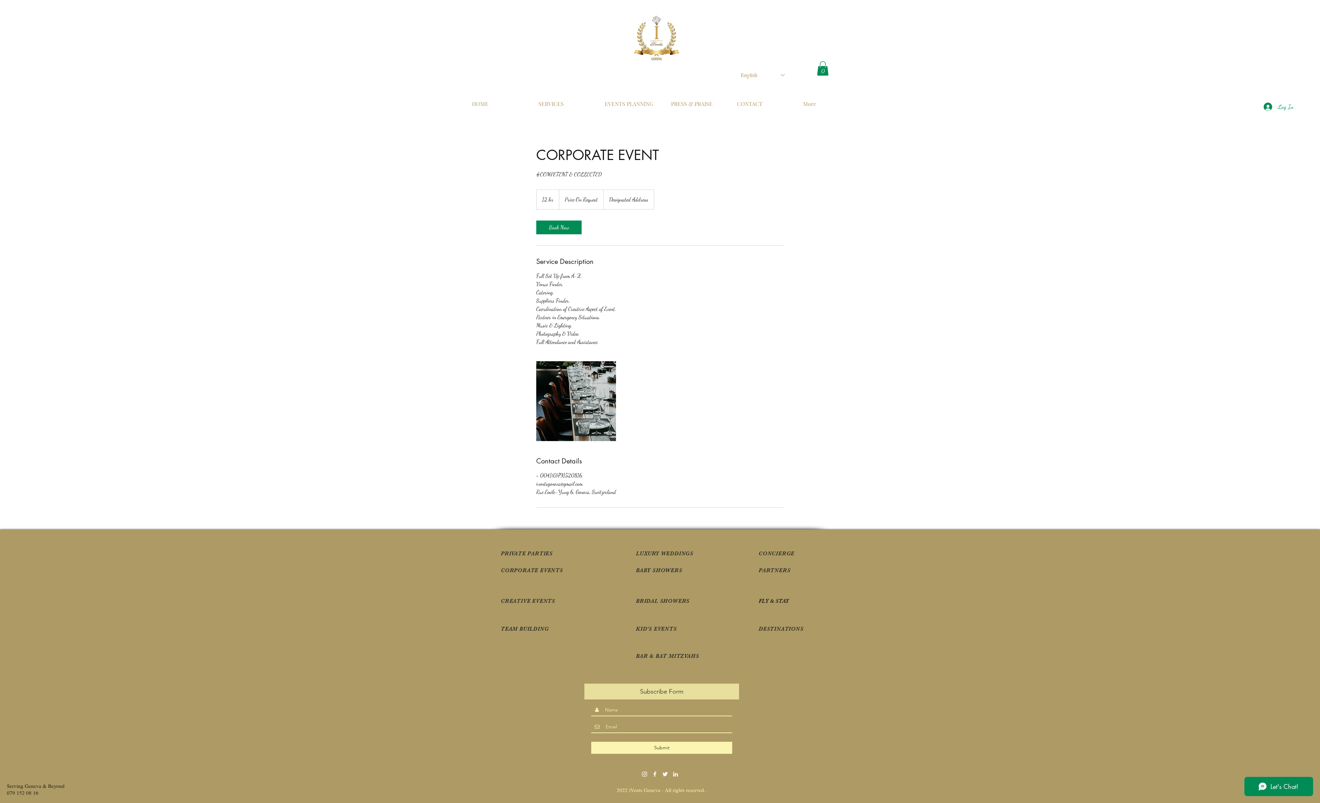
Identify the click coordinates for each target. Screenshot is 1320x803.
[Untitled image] (576, 401)
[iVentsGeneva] (654, 774)
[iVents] (675, 774)
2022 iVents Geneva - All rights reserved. (662, 789)
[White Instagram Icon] (644, 774)
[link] (559, 227)
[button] (823, 68)
